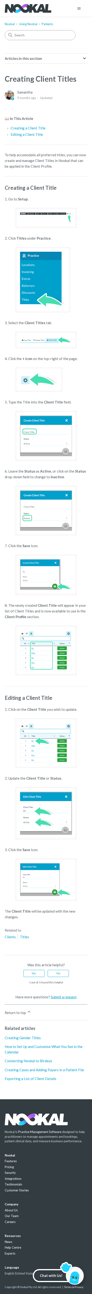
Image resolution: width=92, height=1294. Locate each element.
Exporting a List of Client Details (30, 1078)
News (8, 1242)
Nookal (10, 24)
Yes (34, 973)
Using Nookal (28, 24)
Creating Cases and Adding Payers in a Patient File (44, 1070)
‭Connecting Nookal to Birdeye (28, 1061)
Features (11, 1161)
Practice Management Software (39, 1132)
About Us (11, 1210)
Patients (47, 24)
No (58, 973)
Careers (10, 1222)
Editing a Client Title (27, 134)
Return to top (16, 1012)
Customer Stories (17, 1190)
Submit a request (64, 997)
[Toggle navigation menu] (79, 8)
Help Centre (13, 1247)
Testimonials (13, 1184)
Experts (10, 1253)
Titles (24, 937)
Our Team (12, 1216)
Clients (10, 937)
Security (10, 1173)
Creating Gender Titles (23, 1038)
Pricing (9, 1167)
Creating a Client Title (28, 128)
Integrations (13, 1178)
